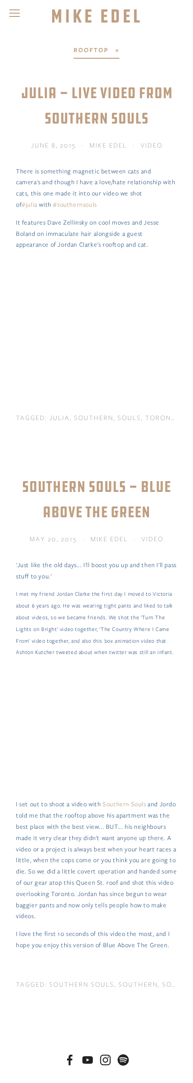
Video (152, 145)
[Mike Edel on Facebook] (69, 1060)
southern (93, 417)
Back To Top (96, 1038)
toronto (163, 417)
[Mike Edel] (87, 1060)
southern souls (81, 984)
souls (129, 417)
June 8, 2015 (53, 145)
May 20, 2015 (53, 539)
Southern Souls (124, 804)
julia (59, 417)
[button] (96, 312)
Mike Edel (97, 16)
